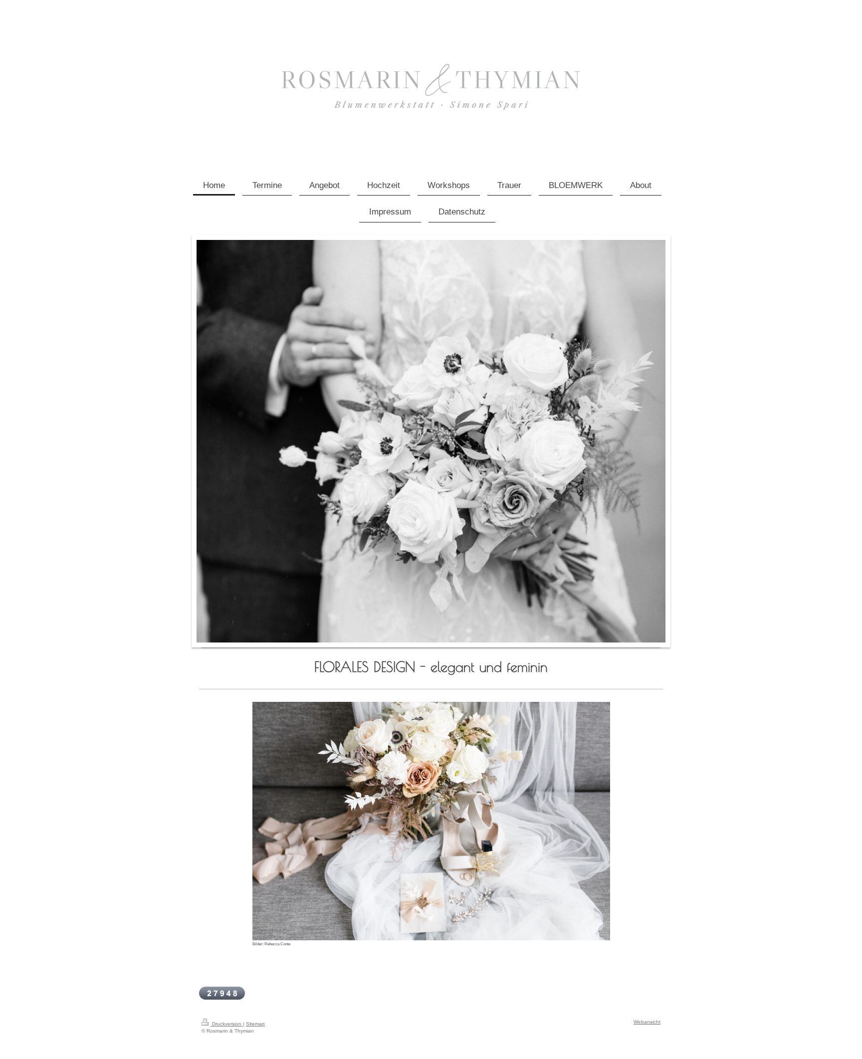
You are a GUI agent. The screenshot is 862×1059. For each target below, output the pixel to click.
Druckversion (227, 1024)
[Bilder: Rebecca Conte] (431, 821)
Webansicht (647, 1022)
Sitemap (255, 1024)
